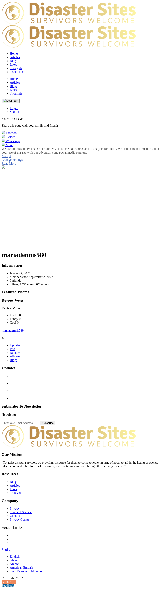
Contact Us (17, 72)
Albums (15, 356)
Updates (15, 345)
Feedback (8, 585)
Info (12, 349)
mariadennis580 (13, 330)
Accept (6, 156)
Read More (9, 163)
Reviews (15, 352)
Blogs (13, 360)
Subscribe (48, 422)
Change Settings (12, 160)
